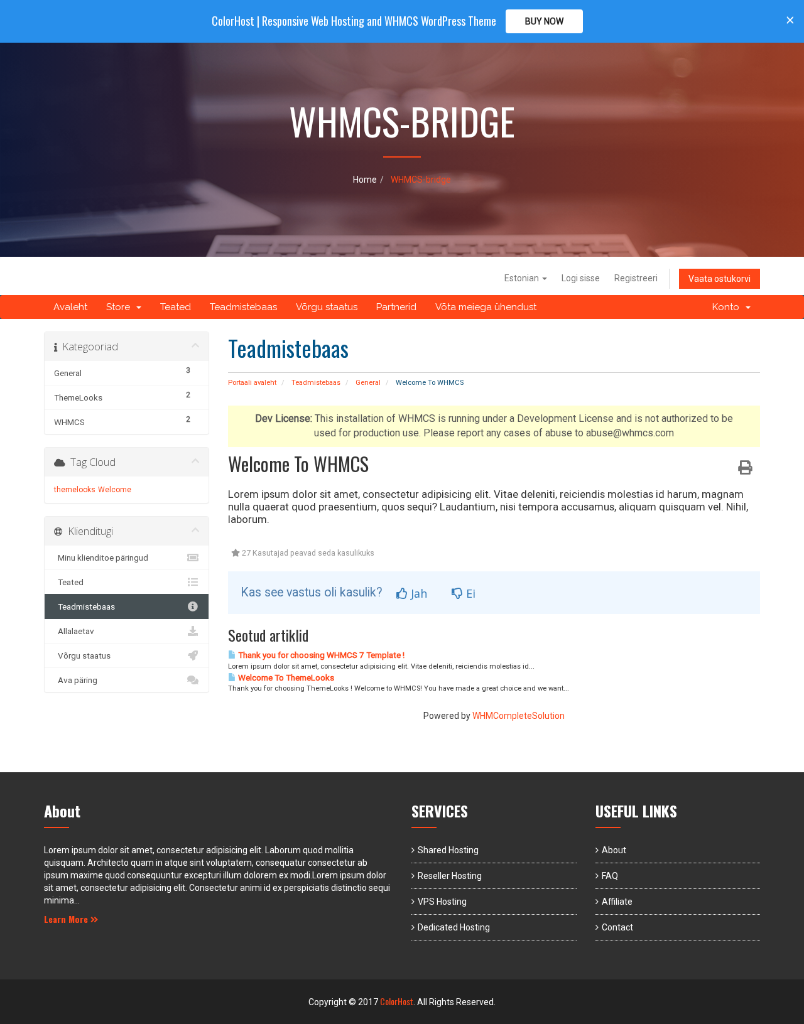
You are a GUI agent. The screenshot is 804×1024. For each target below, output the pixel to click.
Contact (617, 927)
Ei (469, 593)
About (614, 850)
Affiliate (617, 902)
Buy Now (544, 21)
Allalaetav (74, 631)
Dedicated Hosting (454, 927)
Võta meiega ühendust (485, 307)
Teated (175, 307)
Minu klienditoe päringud (101, 557)
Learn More (67, 918)
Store (120, 307)
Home (365, 180)
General (368, 383)
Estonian (522, 278)
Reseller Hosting (450, 876)
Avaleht (70, 307)
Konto (728, 307)
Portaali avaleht (252, 383)
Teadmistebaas (243, 307)
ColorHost (396, 1001)
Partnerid (396, 307)
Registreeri (636, 278)
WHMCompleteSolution (518, 716)
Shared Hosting (448, 850)
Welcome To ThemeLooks (285, 677)
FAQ (610, 876)
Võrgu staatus (326, 307)
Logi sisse (581, 278)
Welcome (114, 489)
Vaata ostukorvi (719, 279)
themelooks (74, 489)
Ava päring (75, 680)
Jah (417, 593)
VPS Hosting (442, 902)
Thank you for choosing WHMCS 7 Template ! (320, 655)
